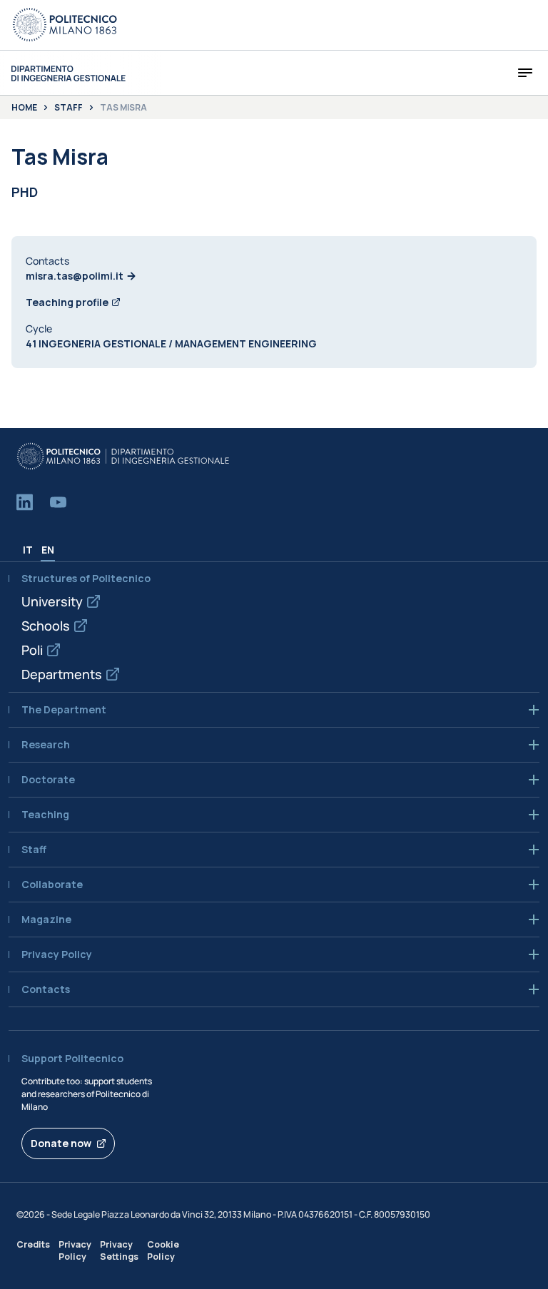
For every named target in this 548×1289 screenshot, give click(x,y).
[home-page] (68, 73)
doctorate (48, 779)
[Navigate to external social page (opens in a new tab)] (24, 502)
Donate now (61, 1143)
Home (24, 107)
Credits (33, 1244)
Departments (61, 674)
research (45, 744)
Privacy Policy (75, 1250)
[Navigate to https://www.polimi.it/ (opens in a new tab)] (64, 25)
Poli (32, 649)
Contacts (45, 989)
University (52, 601)
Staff (68, 107)
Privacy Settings (119, 1250)
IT (28, 549)
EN (47, 549)
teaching (45, 814)
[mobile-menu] (525, 72)
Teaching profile (67, 302)
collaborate (52, 884)
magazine (46, 919)
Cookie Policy (163, 1250)
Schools (45, 625)
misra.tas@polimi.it (74, 275)
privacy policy (56, 954)
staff (33, 849)
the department (63, 709)
